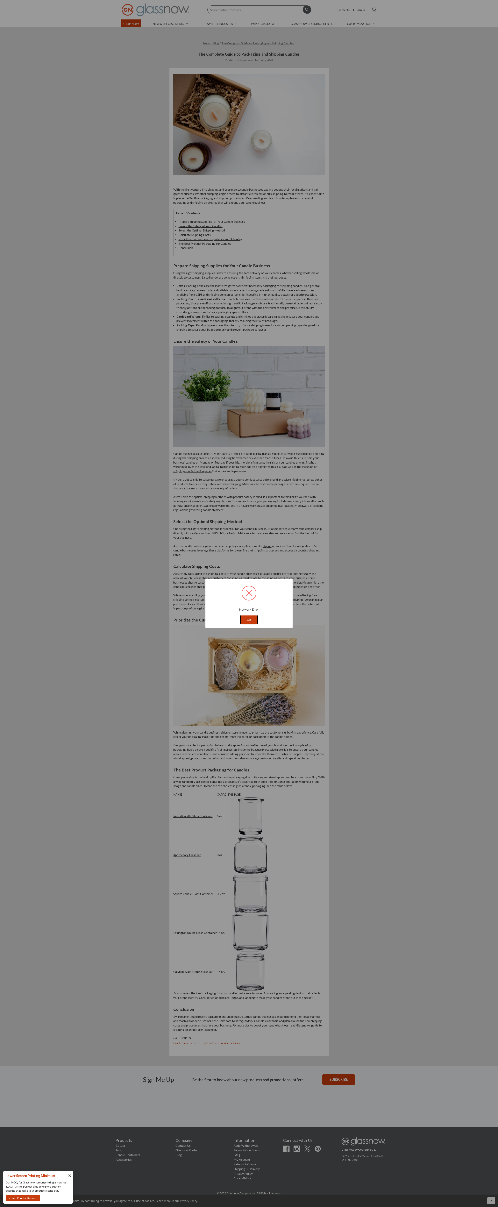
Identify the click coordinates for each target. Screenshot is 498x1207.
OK (249, 619)
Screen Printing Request (23, 1198)
